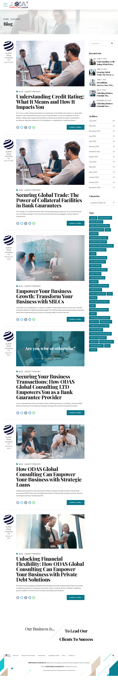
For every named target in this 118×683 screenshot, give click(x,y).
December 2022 (94, 151)
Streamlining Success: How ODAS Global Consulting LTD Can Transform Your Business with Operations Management (105, 84)
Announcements (105, 218)
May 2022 (92, 167)
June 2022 (92, 162)
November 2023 (94, 131)
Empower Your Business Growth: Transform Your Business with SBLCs (44, 296)
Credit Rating (95, 274)
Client (92, 254)
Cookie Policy (71, 670)
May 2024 (92, 126)
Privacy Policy (61, 670)
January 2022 (94, 177)
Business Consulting (98, 242)
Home (6, 19)
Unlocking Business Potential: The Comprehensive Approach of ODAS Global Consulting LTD (105, 94)
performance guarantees (99, 318)
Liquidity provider (53, 655)
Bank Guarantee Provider (99, 226)
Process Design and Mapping (100, 334)
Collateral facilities (98, 258)
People (92, 314)
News (92, 306)
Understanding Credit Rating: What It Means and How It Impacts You (50, 101)
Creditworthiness (97, 278)
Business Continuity (97, 250)
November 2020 (94, 187)
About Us (16, 655)
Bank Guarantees (96, 230)
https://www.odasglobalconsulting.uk (50, 358)
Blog (21, 92)
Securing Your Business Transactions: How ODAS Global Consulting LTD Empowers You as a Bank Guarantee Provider (45, 387)
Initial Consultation (97, 294)
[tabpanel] (50, 63)
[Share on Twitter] (21, 127)
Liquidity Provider (32, 92)
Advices (93, 218)
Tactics (93, 349)
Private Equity (106, 321)
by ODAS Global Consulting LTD (8, 56)
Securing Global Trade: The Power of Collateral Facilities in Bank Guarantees (49, 200)
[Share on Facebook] (17, 127)
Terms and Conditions (50, 670)
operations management (98, 309)
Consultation (95, 266)
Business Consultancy (98, 238)
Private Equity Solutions (99, 326)
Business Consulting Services (101, 246)
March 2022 (93, 172)
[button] (20, 63)
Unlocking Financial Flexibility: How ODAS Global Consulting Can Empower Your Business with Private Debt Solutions (50, 569)
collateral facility (97, 261)
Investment (41, 655)
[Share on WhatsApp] (33, 127)
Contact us (71, 655)
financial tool (95, 289)
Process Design (96, 329)
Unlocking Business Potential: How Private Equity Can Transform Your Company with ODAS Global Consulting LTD (105, 104)
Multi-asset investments (99, 301)
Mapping (93, 298)
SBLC (107, 346)
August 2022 (93, 157)
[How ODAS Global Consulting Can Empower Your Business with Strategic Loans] (50, 442)
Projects (93, 341)
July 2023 (92, 136)
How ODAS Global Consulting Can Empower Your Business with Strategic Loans (48, 476)
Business (93, 234)
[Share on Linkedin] (29, 127)
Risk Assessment (107, 341)
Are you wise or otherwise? (50, 348)
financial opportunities (99, 286)
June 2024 (92, 121)
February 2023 (94, 146)
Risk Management (96, 346)
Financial (93, 281)
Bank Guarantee (96, 222)
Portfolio (94, 321)
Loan (109, 294)
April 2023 (92, 141)
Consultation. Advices (98, 269)
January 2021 (93, 182)
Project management (97, 338)
